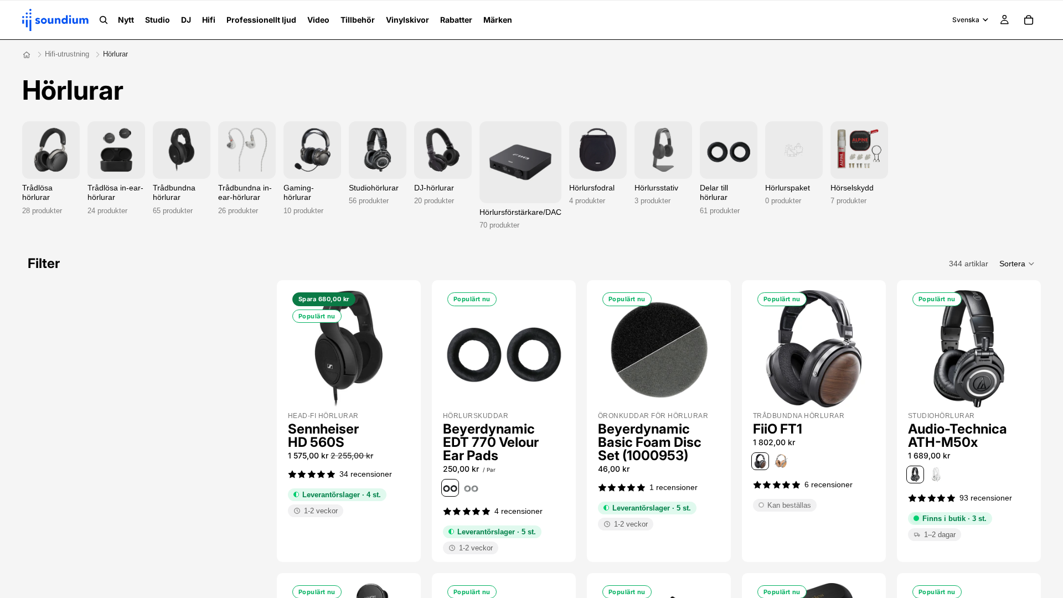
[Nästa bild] (395, 349)
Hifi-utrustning (67, 54)
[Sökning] (103, 20)
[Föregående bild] (302, 349)
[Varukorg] (1028, 20)
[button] (1017, 263)
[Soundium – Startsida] (26, 54)
